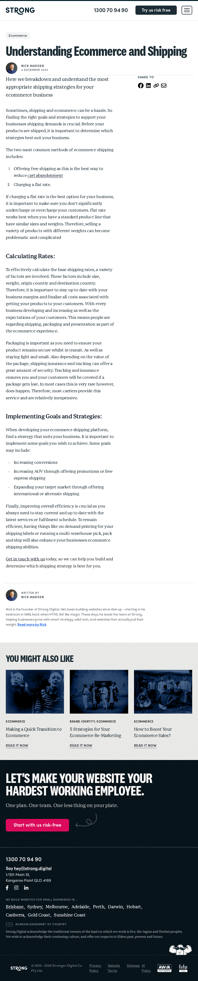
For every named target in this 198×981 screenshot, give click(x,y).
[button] (187, 10)
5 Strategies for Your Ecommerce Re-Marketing (95, 732)
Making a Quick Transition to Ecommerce (34, 732)
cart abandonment (45, 176)
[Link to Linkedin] (26, 888)
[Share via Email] (164, 85)
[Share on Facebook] (141, 85)
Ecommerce (18, 35)
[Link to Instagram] (16, 888)
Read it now (17, 745)
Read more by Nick (31, 624)
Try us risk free (156, 10)
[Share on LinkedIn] (148, 85)
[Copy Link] (156, 85)
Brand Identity (82, 721)
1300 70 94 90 (111, 10)
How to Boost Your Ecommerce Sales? (153, 732)
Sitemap (133, 965)
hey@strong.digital (33, 868)
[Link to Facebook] (7, 887)
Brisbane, (15, 907)
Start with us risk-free (37, 825)
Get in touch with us (25, 559)
